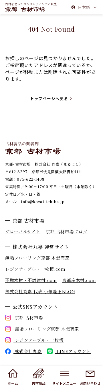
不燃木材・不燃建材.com (31, 280)
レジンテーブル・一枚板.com (35, 269)
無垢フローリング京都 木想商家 (37, 258)
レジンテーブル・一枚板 (38, 340)
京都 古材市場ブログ (67, 231)
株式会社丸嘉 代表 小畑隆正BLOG (40, 291)
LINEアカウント (73, 351)
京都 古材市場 (28, 317)
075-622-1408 (30, 179)
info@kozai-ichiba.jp (43, 201)
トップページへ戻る (49, 98)
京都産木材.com (79, 280)
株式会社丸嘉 (27, 351)
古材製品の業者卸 (22, 143)
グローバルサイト (23, 231)
